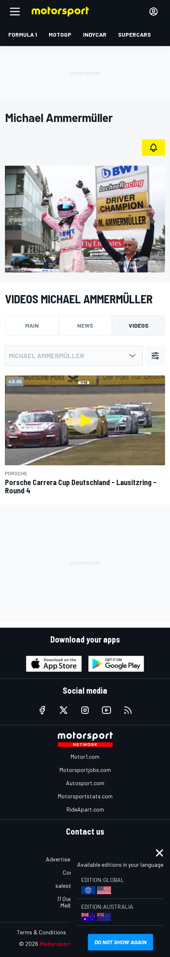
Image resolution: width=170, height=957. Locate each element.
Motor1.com (85, 756)
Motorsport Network (68, 943)
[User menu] (153, 11)
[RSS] (128, 710)
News (85, 325)
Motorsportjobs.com (85, 769)
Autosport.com (85, 782)
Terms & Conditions (41, 932)
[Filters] (155, 356)
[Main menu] (14, 11)
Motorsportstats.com (85, 796)
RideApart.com (85, 809)
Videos (139, 325)
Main (32, 325)
